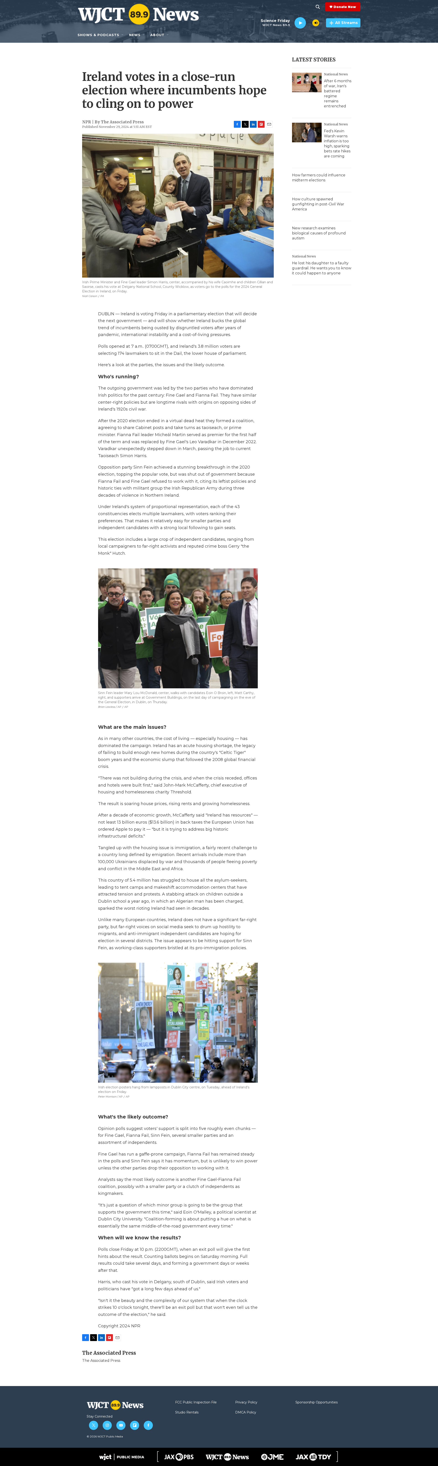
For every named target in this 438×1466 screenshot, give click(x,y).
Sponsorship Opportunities (316, 1402)
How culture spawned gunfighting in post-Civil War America (318, 204)
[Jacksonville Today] (313, 1457)
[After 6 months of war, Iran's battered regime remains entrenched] (307, 82)
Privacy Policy (246, 1402)
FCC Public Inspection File (196, 1402)
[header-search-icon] (317, 7)
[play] (300, 23)
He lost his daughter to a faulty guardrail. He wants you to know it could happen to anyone (321, 268)
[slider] (309, 22)
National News (336, 74)
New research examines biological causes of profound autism (319, 233)
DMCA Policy (245, 1412)
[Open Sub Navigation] (123, 35)
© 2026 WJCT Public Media (105, 1436)
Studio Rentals (186, 1412)
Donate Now (345, 7)
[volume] (315, 22)
